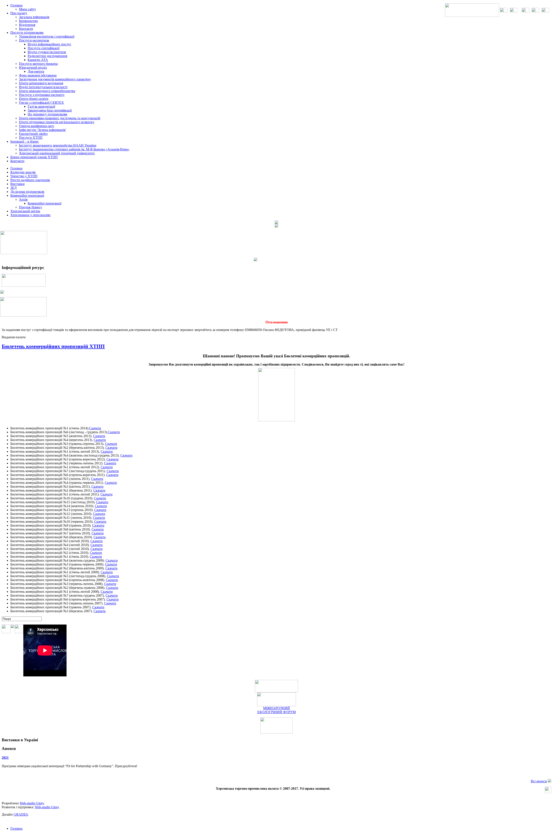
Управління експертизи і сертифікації (46, 36)
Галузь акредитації (41, 106)
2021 (5, 757)
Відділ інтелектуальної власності (43, 87)
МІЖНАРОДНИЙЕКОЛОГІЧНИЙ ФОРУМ (276, 710)
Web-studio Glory (32, 803)
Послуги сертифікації (43, 48)
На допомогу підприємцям (47, 114)
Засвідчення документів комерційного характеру (55, 79)
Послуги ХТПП (31, 137)
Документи (36, 71)
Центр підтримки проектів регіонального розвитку (56, 122)
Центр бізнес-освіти (33, 99)
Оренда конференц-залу (36, 126)
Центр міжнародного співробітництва (47, 91)
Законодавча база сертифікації (50, 110)
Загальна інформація (34, 17)
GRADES (21, 814)
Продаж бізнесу (30, 207)
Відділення (27, 25)
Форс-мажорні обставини (38, 75)
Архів (23, 199)
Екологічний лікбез (33, 134)
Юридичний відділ (33, 67)
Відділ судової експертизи (47, 52)
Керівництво (28, 21)
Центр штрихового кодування (41, 83)
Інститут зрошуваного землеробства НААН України (57, 145)
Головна (16, 828)
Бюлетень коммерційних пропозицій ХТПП (53, 346)
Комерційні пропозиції (44, 203)
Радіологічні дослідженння (47, 56)
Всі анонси (539, 781)
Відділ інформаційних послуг (49, 44)
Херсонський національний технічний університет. (57, 153)
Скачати (95, 428)
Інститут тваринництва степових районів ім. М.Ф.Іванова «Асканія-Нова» (74, 149)
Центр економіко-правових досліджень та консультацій (59, 118)
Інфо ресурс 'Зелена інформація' (42, 130)
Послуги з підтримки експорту (42, 95)
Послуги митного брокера (38, 64)
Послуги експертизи (34, 40)
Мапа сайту (27, 9)
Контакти (26, 28)
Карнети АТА (38, 60)
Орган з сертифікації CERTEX (41, 102)
